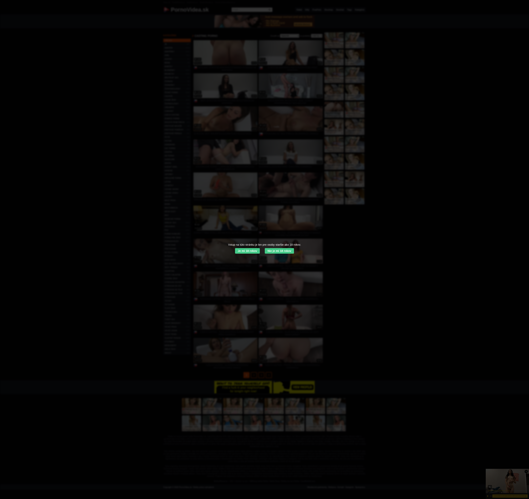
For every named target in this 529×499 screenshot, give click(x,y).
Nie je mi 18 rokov (279, 250)
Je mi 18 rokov (247, 250)
